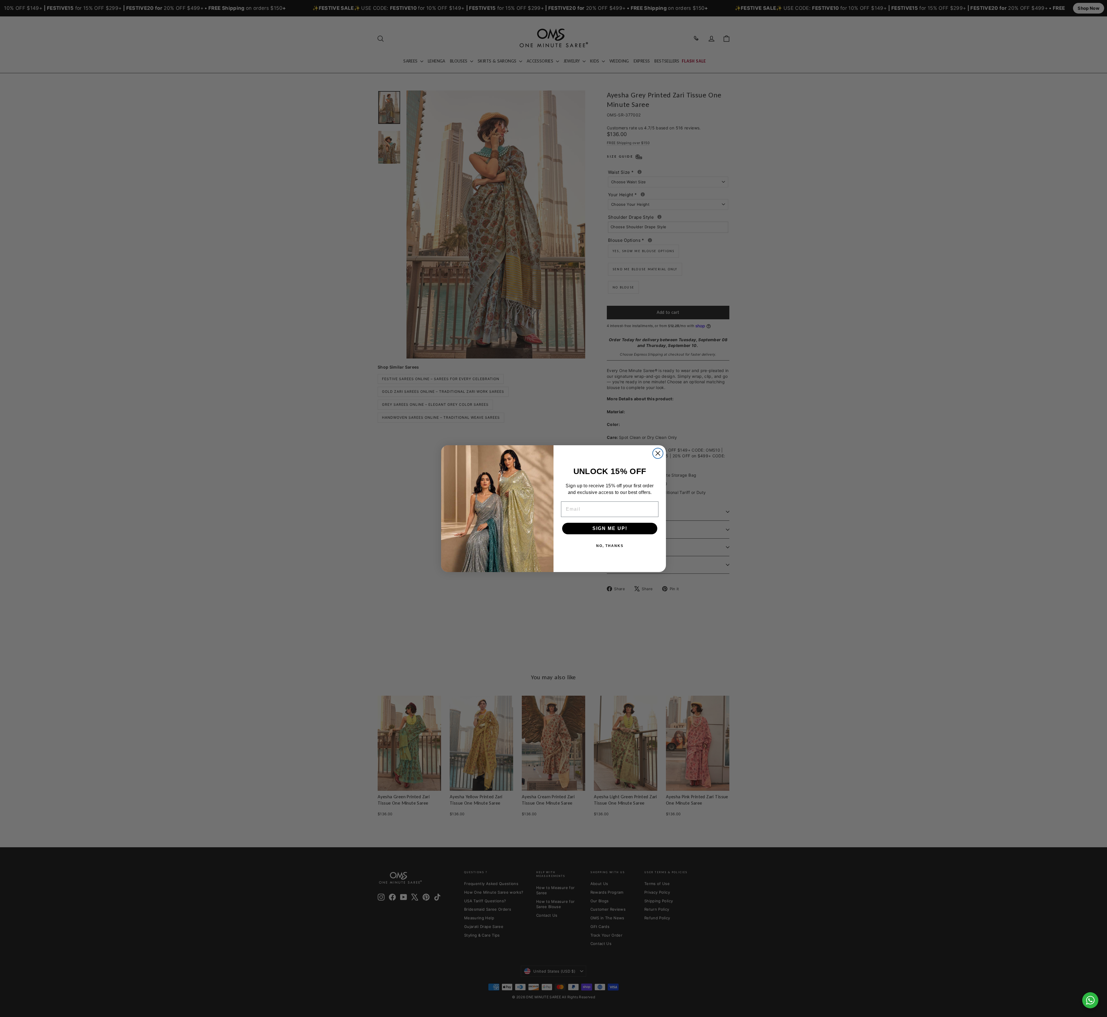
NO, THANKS (610, 546)
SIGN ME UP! (609, 528)
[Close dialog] (658, 453)
